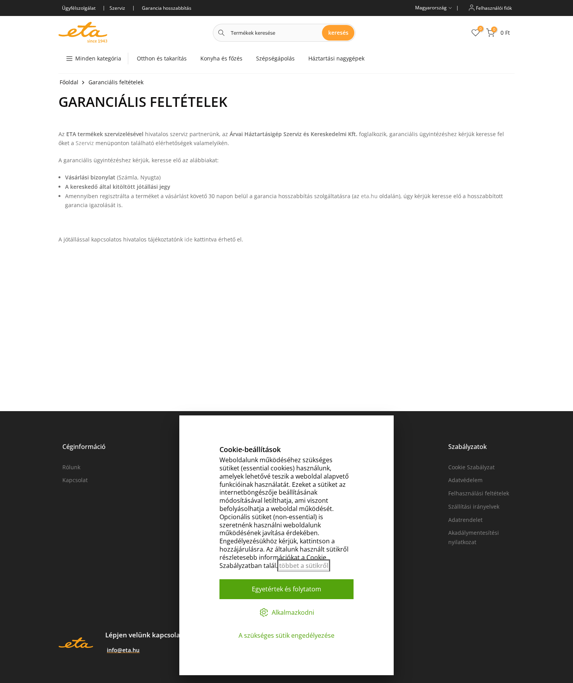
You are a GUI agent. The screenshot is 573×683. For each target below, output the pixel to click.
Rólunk (71, 467)
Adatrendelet (465, 519)
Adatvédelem (465, 480)
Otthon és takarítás (162, 58)
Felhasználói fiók (493, 7)
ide (188, 239)
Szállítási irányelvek (473, 506)
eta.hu (369, 196)
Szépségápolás (275, 58)
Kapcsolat (75, 480)
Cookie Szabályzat (471, 467)
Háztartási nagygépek (336, 58)
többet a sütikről (303, 565)
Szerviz (85, 143)
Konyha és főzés (221, 58)
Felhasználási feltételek (478, 493)
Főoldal (69, 82)
